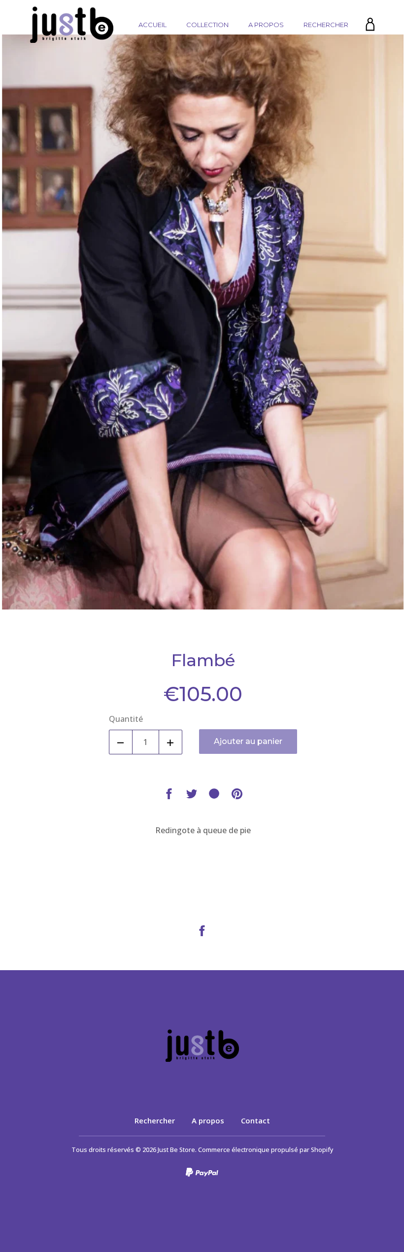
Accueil (152, 25)
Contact (255, 1120)
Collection (207, 25)
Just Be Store (176, 1150)
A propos (266, 25)
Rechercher (325, 25)
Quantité (126, 718)
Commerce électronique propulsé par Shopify (265, 1150)
